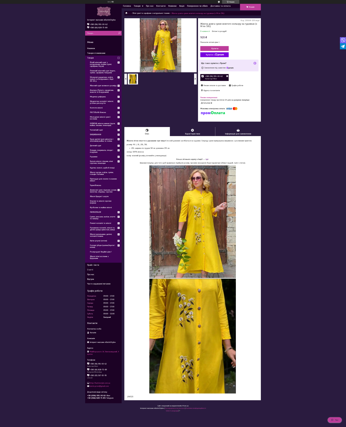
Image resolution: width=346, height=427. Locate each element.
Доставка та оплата (220, 6)
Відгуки (90, 279)
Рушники (93, 157)
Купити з (210, 54)
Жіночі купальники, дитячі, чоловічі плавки (101, 235)
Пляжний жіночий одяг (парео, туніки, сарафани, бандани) (103, 72)
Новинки (172, 6)
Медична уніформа (98, 97)
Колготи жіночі (96, 108)
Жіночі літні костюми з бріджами (99, 257)
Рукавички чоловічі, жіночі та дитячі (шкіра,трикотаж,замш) (102, 229)
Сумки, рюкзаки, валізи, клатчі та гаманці (102, 218)
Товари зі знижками (96, 53)
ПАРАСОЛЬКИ (95, 212)
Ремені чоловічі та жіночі (100, 223)
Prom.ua (186, 406)
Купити (214, 48)
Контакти (161, 6)
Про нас (150, 6)
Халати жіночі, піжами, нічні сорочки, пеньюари (101, 162)
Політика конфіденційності (196, 408)
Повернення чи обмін (197, 6)
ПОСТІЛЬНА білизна (98, 112)
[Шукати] (119, 33)
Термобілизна (95, 185)
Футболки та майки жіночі (101, 207)
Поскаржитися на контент (174, 408)
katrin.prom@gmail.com (99, 386)
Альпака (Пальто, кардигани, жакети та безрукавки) (102, 91)
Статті (90, 269)
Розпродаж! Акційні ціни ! (101, 252)
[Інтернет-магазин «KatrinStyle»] (103, 11)
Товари (137, 6)
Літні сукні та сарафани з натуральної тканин (151, 13)
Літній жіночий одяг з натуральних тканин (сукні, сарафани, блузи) (101, 64)
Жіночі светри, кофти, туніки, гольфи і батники (102, 173)
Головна (127, 6)
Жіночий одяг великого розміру (103, 85)
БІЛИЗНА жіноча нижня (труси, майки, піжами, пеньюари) (102, 124)
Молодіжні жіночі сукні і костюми (100, 118)
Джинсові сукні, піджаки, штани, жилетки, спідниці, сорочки (103, 191)
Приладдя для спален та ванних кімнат (103, 180)
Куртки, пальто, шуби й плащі (102, 168)
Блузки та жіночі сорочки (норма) (100, 202)
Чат (336, 420)
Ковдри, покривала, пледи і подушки (101, 151)
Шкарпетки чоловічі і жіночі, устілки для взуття (102, 102)
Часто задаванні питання (98, 284)
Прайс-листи (93, 265)
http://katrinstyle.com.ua (100, 383)
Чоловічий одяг (96, 130)
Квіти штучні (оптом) (98, 241)
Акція (181, 6)
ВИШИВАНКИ (95, 134)
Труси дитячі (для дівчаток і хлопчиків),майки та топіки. (101, 140)
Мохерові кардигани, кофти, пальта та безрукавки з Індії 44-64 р (102, 79)
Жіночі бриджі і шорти (99, 196)
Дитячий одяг (95, 145)
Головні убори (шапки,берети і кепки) (102, 246)
